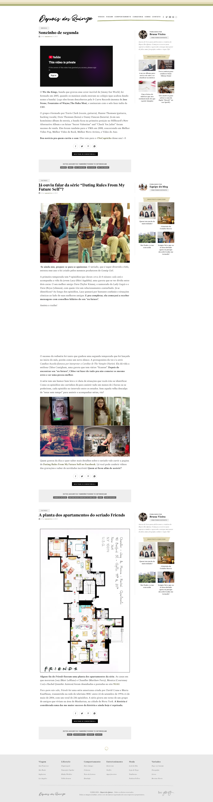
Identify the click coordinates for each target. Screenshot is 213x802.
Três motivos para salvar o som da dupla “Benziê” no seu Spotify (166, 99)
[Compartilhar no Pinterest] (130, 44)
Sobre (148, 16)
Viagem (109, 16)
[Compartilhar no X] (127, 44)
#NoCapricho (104, 138)
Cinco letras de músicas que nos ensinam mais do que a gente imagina (147, 97)
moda (43, 747)
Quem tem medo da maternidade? (147, 222)
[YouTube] (170, 16)
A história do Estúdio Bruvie (166, 227)
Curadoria (138, 16)
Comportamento (123, 16)
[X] (167, 16)
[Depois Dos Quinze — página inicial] (66, 16)
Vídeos (101, 16)
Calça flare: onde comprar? (147, 794)
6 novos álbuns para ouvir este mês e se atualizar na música (147, 75)
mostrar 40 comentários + (85, 154)
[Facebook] (163, 16)
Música (44, 28)
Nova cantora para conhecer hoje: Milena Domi (166, 74)
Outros (44, 180)
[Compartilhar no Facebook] (123, 44)
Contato (156, 16)
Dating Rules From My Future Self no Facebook (69, 464)
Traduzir (176, 17)
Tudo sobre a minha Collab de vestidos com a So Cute (166, 796)
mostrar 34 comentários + (85, 484)
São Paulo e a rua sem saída (147, 246)
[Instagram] (173, 16)
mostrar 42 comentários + (85, 721)
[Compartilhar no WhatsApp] (94, 148)
